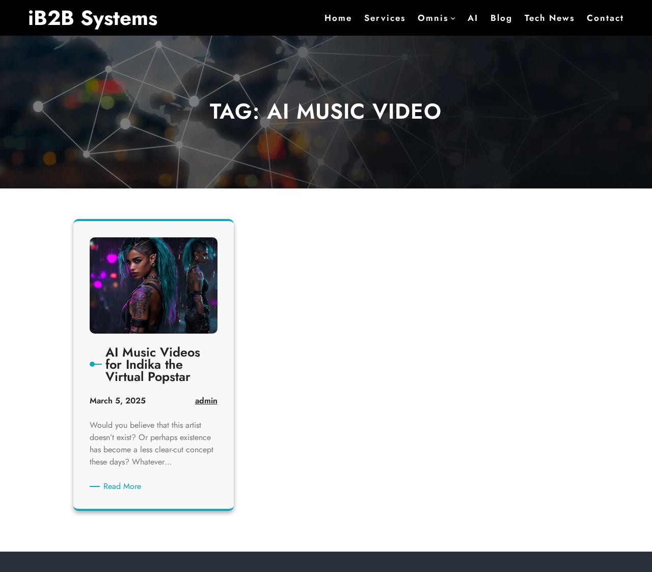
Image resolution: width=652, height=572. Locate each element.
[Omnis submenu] (452, 17)
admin (206, 400)
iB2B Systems (92, 18)
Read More (124, 486)
